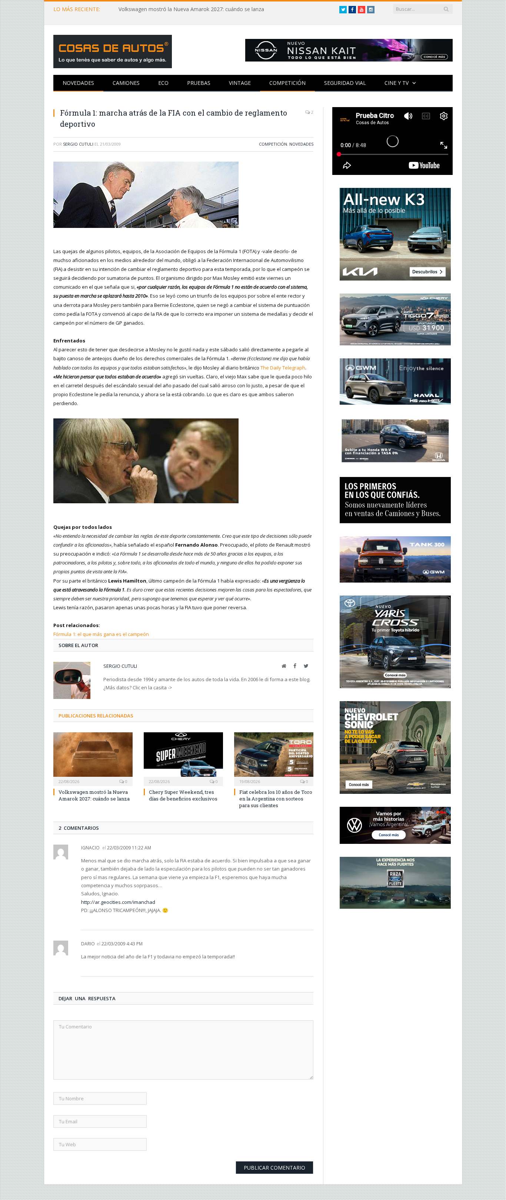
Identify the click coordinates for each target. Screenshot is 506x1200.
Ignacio (90, 848)
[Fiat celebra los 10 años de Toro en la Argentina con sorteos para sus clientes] (273, 758)
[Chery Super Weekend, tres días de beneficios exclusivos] (183, 758)
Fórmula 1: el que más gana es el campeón (101, 634)
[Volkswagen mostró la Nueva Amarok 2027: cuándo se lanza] (93, 758)
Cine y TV (397, 82)
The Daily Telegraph (282, 367)
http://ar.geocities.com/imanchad (118, 902)
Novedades (78, 82)
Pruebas (198, 82)
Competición (287, 82)
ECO (163, 82)
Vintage (240, 82)
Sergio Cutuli (78, 144)
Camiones (126, 82)
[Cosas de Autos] (112, 49)
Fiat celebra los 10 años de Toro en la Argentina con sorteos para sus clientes (275, 799)
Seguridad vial (345, 82)
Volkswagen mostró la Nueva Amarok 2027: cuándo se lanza (191, 9)
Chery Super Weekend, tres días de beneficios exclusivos (183, 795)
